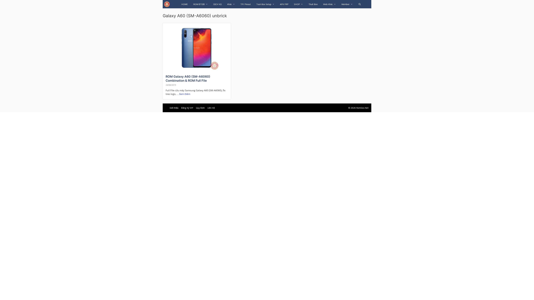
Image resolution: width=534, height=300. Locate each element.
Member (345, 4)
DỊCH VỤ (217, 4)
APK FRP (284, 4)
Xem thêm (184, 94)
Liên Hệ (211, 107)
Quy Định (200, 107)
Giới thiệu (174, 107)
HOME (184, 4)
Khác (229, 4)
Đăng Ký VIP (187, 107)
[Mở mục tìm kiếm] (359, 4)
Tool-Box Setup (263, 4)
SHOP (297, 4)
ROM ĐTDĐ (199, 4)
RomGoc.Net (362, 107)
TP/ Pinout (245, 4)
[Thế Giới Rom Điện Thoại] (167, 4)
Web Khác (328, 4)
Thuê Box (313, 4)
